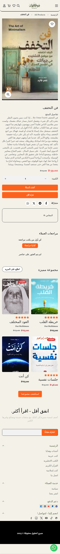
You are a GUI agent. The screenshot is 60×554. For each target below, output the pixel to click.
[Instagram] (36, 518)
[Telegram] (40, 203)
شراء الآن (30, 195)
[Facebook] (46, 203)
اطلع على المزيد (12, 269)
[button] (9, 5)
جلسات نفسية (48, 379)
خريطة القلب (48, 322)
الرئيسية (54, 15)
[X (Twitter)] (41, 518)
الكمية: (55, 178)
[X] (34, 203)
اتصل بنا (54, 475)
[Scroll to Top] (5, 539)
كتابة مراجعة (30, 246)
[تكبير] (8, 94)
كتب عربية (53, 456)
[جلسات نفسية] (44, 354)
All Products (39, 15)
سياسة (55, 488)
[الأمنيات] (14, 6)
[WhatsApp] (27, 203)
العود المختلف (19, 322)
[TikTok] (51, 518)
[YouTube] (46, 518)
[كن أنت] (15, 354)
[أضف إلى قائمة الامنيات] (52, 24)
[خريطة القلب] (44, 296)
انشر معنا (53, 493)
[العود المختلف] (15, 296)
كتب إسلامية (52, 470)
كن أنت (24, 376)
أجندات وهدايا (52, 451)
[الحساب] (4, 6)
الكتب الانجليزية (51, 461)
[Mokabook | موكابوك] (34, 5)
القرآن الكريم (52, 465)
